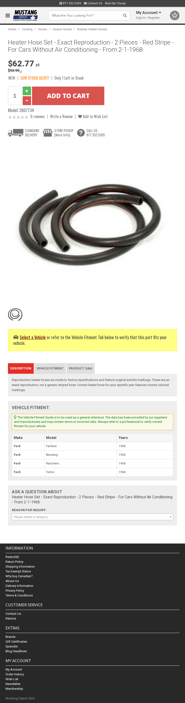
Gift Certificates (16, 641)
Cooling (27, 29)
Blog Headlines (16, 651)
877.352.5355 (71, 3)
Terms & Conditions (19, 595)
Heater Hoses (62, 29)
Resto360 (12, 557)
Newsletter (13, 684)
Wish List (12, 679)
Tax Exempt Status (18, 571)
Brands (10, 637)
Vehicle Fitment (50, 368)
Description (20, 368)
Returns (11, 618)
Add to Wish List (95, 116)
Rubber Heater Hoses (92, 29)
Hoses (42, 29)
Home (12, 29)
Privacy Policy (15, 590)
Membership (14, 688)
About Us (12, 581)
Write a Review (61, 116)
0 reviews (37, 116)
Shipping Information (20, 566)
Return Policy (14, 562)
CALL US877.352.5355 (95, 132)
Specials (12, 646)
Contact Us (94, 3)
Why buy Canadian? (19, 576)
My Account (14, 669)
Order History (15, 674)
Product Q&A (80, 368)
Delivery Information (19, 586)
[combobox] (92, 516)
